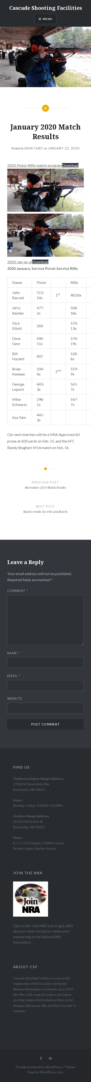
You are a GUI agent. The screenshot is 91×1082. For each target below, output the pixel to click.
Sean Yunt (33, 148)
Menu (47, 19)
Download (70, 165)
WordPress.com (51, 1072)
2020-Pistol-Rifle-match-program (34, 165)
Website (14, 698)
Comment (17, 591)
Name (13, 653)
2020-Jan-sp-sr (19, 262)
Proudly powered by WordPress (38, 1067)
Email (13, 676)
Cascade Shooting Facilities (45, 7)
